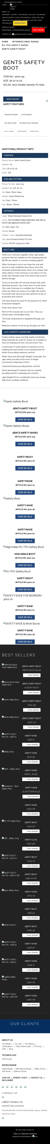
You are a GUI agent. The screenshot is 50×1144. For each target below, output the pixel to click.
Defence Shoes (20, 1071)
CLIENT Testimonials (23, 17)
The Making (29, 1044)
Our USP (18, 1044)
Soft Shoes (6, 1071)
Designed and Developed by (22, 1136)
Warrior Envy (20, 23)
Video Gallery (7, 20)
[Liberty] (13, 7)
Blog (11, 1049)
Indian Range (7, 1069)
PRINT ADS (36, 17)
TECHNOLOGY (7, 23)
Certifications (8, 17)
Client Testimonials (23, 1046)
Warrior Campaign (22, 20)
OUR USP (31, 14)
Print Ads (38, 1046)
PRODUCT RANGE (8, 27)
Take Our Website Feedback (25, 1134)
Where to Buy (20, 1078)
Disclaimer (7, 1080)
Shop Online (38, 30)
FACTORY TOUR (36, 20)
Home (5, 42)
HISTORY (14, 14)
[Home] (22, 34)
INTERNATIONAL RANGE (21, 30)
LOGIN (4, 5)
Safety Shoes (39, 1069)
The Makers (7, 1044)
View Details (25, 420)
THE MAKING (40, 14)
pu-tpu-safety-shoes (15, 45)
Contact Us (36, 1078)
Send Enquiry (12, 99)
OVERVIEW (6, 14)
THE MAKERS (23, 14)
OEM (42, 17)
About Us (5, 12)
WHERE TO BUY (37, 27)
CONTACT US (6, 34)
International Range (23, 1069)
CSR (45, 27)
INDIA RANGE (7, 30)
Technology (7, 1059)
